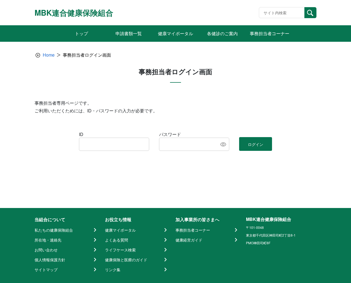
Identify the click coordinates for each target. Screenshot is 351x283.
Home (49, 55)
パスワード (170, 134)
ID (81, 134)
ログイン (255, 144)
